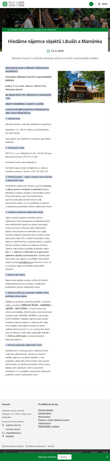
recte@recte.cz (26, 262)
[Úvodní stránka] (13, 4)
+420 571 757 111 (13, 425)
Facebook (10, 436)
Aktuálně (14, 29)
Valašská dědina (44, 413)
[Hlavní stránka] (8, 29)
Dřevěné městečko (45, 410)
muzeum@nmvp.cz (13, 432)
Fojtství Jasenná (44, 423)
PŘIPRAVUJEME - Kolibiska (48, 426)
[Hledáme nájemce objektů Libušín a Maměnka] (81, 87)
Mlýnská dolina (44, 416)
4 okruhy (63, 456)
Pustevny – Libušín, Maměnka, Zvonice (53, 419)
